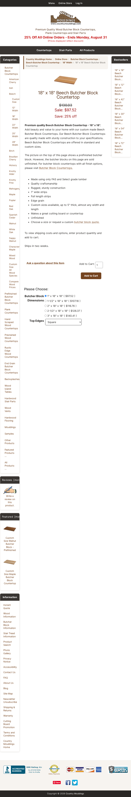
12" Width (15, 109)
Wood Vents (8, 409)
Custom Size (15, 100)
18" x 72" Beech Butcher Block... (119, 148)
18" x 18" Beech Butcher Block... (119, 75)
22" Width (15, 126)
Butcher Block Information (9, 624)
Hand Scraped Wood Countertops (11, 324)
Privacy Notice (7, 660)
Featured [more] (12, 516)
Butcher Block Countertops (11, 70)
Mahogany (13, 188)
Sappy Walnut (12, 239)
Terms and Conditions (9, 734)
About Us (8, 683)
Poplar (12, 200)
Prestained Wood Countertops (11, 338)
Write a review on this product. (10, 501)
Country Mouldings (75, 793)
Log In (79, 3)
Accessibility (10, 667)
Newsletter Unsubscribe (10, 700)
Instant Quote (7, 606)
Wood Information (9, 615)
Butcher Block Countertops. (56, 168)
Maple (12, 194)
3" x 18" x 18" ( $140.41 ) (62, 315)
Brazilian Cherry (13, 158)
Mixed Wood (12, 257)
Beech (12, 94)
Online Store (65, 3)
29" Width (15, 143)
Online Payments (54, 774)
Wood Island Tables (8, 388)
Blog (5, 688)
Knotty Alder (12, 172)
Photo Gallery (7, 651)
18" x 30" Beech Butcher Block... (120, 118)
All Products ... (9, 465)
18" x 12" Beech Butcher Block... (119, 89)
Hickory (13, 165)
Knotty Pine (12, 181)
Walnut (12, 223)
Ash (11, 88)
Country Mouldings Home (9, 744)
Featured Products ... (9, 452)
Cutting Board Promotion (9, 724)
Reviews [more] (12, 479)
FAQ (5, 677)
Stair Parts (65, 50)
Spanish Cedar (13, 216)
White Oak (12, 230)
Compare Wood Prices (13, 284)
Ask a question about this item (45, 263)
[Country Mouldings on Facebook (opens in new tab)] (68, 782)
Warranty (8, 715)
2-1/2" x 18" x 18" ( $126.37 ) (64, 310)
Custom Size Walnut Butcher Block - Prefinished (10, 544)
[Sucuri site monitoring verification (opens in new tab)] (118, 770)
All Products (87, 50)
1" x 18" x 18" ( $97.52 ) (61, 296)
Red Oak (11, 207)
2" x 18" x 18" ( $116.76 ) (62, 305)
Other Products (9, 442)
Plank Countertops (11, 311)
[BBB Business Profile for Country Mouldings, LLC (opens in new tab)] (23, 770)
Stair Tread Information (9, 635)
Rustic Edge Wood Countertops (11, 352)
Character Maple (13, 248)
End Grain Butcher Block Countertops (11, 368)
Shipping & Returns (9, 709)
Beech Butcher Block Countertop (42, 62)
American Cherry (13, 80)
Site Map (8, 693)
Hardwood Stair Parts (10, 400)
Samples (9, 433)
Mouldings (10, 427)
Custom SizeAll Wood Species (13, 270)
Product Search (7, 643)
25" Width (15, 135)
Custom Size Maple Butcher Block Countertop (10, 577)
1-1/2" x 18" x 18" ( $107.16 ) (64, 301)
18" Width (15, 117)
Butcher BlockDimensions (34, 298)
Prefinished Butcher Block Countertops (11, 298)
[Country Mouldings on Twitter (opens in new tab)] (75, 782)
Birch (11, 151)
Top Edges (36, 320)
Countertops (44, 50)
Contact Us (9, 672)
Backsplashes (11, 379)
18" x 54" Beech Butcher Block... (120, 133)
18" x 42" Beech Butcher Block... (120, 104)
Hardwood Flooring (10, 419)
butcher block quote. (86, 222)
